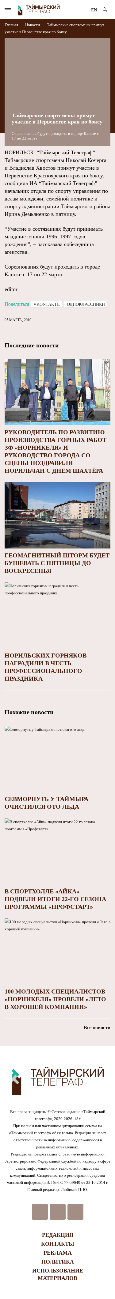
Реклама (58, 1253)
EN (94, 9)
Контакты (57, 1244)
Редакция (57, 1235)
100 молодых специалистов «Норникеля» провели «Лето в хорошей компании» (55, 999)
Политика (57, 1262)
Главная (12, 24)
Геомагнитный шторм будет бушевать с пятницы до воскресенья (57, 563)
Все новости (97, 1027)
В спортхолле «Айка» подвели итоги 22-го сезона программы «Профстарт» (55, 899)
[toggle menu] (8, 10)
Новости (32, 24)
